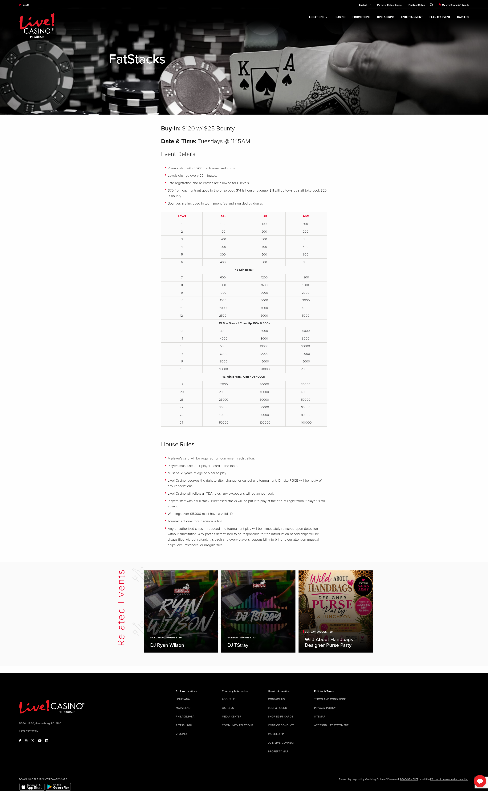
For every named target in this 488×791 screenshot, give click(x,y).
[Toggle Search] (431, 4)
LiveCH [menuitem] (26, 5)
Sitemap (319, 716)
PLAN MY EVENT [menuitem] (439, 17)
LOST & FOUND (277, 708)
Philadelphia (185, 716)
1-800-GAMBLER (409, 779)
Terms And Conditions (330, 699)
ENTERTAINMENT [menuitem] (412, 17)
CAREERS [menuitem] (463, 17)
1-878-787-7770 (28, 731)
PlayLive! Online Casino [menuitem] (389, 5)
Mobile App (276, 734)
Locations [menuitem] (316, 17)
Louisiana (183, 699)
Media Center (231, 716)
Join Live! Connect (281, 742)
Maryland (183, 708)
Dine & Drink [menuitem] (385, 17)
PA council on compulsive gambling (449, 779)
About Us (228, 699)
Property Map (278, 751)
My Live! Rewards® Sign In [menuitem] (455, 5)
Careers (228, 708)
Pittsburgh (184, 725)
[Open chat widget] (480, 781)
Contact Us (276, 699)
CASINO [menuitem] (341, 17)
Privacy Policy (325, 708)
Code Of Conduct (281, 725)
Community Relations (237, 725)
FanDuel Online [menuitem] (417, 5)
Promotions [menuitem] (361, 17)
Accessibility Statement (331, 725)
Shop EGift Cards (280, 716)
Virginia (181, 734)
